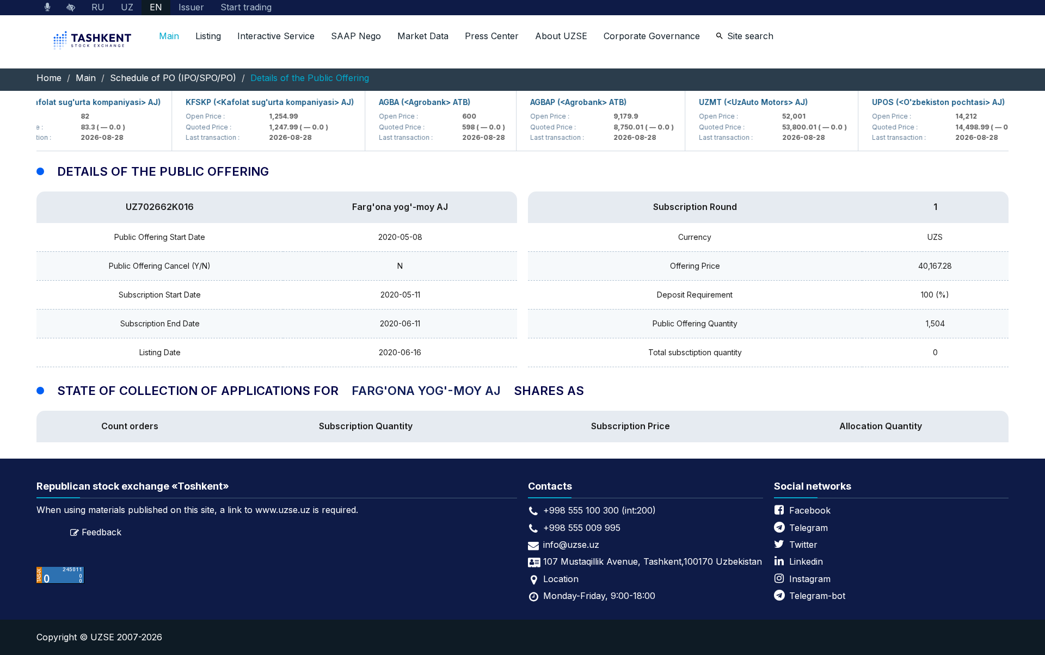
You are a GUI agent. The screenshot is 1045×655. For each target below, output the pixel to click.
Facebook (810, 510)
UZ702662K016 (160, 206)
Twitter (803, 544)
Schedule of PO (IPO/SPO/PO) (173, 77)
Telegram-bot (817, 595)
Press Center (492, 35)
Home (49, 77)
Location (561, 578)
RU (97, 7)
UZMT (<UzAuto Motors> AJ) (745, 102)
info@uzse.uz (571, 544)
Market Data (422, 35)
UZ (127, 7)
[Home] (93, 41)
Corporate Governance (652, 35)
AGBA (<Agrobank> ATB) (417, 102)
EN (156, 7)
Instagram (810, 578)
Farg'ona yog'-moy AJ (400, 206)
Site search (750, 35)
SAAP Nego (356, 35)
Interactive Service (276, 35)
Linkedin (806, 561)
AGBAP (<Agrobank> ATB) (570, 102)
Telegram (808, 527)
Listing (208, 35)
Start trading (246, 7)
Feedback (101, 532)
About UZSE (561, 35)
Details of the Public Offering (309, 77)
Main (169, 35)
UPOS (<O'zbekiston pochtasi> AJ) (930, 102)
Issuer (191, 7)
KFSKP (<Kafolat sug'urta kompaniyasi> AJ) (262, 102)
